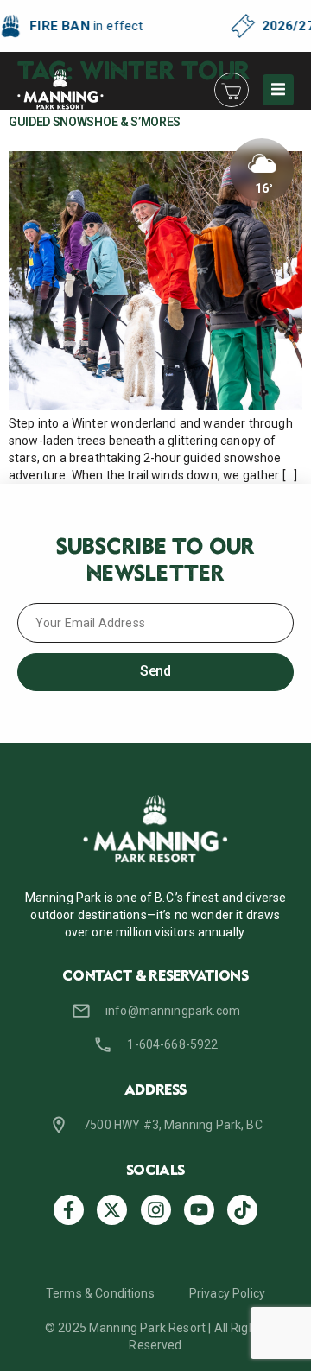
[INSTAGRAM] (156, 1210)
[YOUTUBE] (199, 1210)
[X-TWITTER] (112, 1210)
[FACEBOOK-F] (69, 1210)
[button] (278, 89)
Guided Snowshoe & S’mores (95, 122)
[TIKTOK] (242, 1210)
